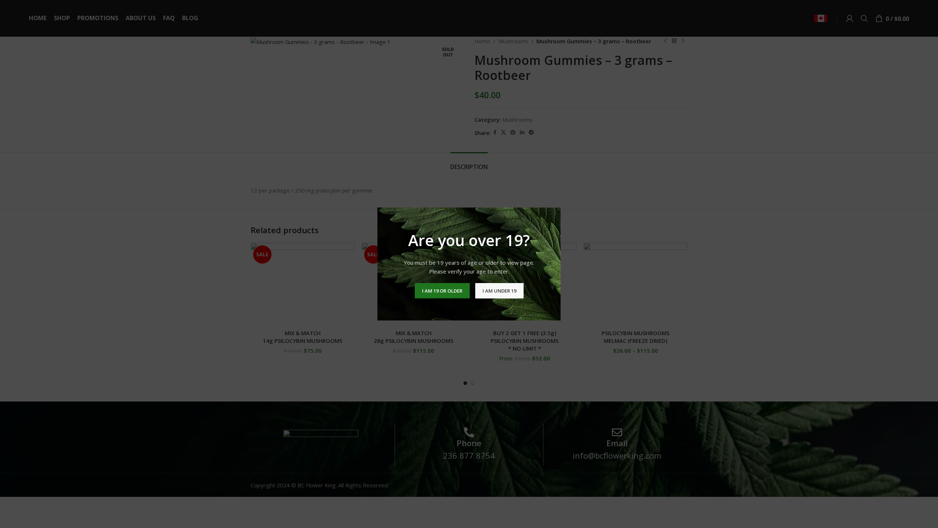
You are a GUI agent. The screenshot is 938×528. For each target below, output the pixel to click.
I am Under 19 (499, 290)
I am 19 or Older (442, 290)
